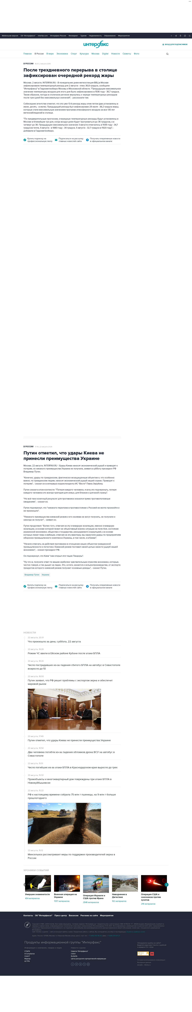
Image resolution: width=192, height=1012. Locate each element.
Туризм (83, 36)
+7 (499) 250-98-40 (95, 936)
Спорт (74, 54)
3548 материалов (91, 902)
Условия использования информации (151, 960)
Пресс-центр (60, 915)
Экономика (62, 54)
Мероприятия (124, 36)
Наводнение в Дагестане (119, 896)
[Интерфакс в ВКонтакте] (80, 964)
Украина (45, 575)
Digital (105, 54)
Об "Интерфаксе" (28, 36)
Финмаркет (73, 36)
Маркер (27, 959)
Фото (136, 54)
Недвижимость (95, 36)
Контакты (28, 915)
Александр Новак (32, 317)
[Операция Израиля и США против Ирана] (96, 892)
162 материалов (119, 901)
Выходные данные (144, 962)
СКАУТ (27, 956)
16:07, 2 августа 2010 (43, 64)
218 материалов (148, 904)
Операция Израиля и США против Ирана (94, 897)
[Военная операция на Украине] (67, 891)
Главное (28, 54)
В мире (50, 54)
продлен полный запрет (72, 298)
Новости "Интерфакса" (79, 951)
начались (40, 244)
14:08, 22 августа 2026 (46, 163)
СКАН (73, 954)
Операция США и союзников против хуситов (151, 897)
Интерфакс (96, 44)
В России (39, 54)
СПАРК (27, 951)
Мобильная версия (10, 36)
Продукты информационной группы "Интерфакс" (62, 942)
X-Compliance (29, 954)
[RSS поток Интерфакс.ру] (84, 964)
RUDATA (74, 956)
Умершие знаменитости (37, 894)
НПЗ (45, 317)
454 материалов (32, 898)
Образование (110, 36)
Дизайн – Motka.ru (144, 965)
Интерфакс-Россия (58, 36)
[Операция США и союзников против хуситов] (154, 891)
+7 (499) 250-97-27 (113, 936)
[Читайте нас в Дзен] (72, 964)
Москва (95, 54)
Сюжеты (127, 54)
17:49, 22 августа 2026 (43, 447)
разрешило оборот (68, 220)
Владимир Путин (32, 575)
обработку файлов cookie (135, 932)
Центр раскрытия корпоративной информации (88, 959)
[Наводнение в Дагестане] (125, 891)
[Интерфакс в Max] (88, 964)
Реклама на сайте (89, 915)
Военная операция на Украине (65, 896)
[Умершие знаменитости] (38, 891)
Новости (115, 54)
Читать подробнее (104, 238)
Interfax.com (43, 36)
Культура (84, 54)
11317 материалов (61, 901)
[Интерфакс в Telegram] (76, 964)
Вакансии (73, 915)
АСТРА (27, 961)
